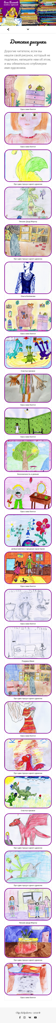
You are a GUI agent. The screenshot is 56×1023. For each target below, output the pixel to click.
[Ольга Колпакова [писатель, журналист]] (28, 13)
